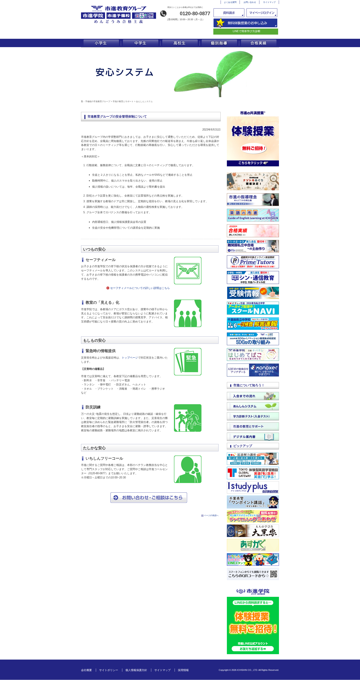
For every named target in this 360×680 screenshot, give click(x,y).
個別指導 (219, 43)
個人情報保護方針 (136, 670)
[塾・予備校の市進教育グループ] (118, 23)
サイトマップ (269, 2)
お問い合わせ (250, 2)
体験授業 (245, 23)
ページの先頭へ (211, 515)
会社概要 (86, 670)
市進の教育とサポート (123, 101)
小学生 (101, 43)
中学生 (140, 43)
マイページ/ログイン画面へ (262, 13)
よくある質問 (230, 2)
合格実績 (259, 43)
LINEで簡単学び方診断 (246, 31)
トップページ (130, 357)
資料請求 (229, 13)
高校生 (180, 43)
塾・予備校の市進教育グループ (95, 101)
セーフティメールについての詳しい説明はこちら (140, 288)
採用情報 (183, 670)
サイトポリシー (108, 670)
